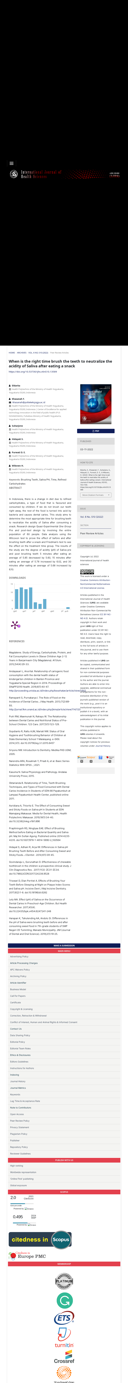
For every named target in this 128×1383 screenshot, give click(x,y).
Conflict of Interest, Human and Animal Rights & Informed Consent (43, 1022)
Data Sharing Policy (20, 1035)
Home (12, 352)
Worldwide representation (23, 1172)
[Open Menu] (11, 163)
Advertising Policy (19, 956)
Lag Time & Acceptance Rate (25, 1101)
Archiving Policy (18, 976)
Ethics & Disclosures (20, 1055)
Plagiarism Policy (18, 1134)
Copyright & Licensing (21, 1009)
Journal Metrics (18, 1088)
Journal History (102, 746)
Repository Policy (19, 1147)
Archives (21, 352)
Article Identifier (18, 982)
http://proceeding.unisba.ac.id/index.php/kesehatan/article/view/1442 (47, 690)
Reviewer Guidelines (20, 1153)
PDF (97, 431)
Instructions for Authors (22, 1068)
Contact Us (16, 1028)
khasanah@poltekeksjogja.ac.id (28, 402)
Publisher (15, 1140)
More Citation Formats (92, 495)
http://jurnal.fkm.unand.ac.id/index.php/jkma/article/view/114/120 (44, 709)
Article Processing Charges (24, 963)
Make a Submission (64, 945)
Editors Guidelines (19, 1061)
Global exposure (18, 1185)
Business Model (18, 989)
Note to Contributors (20, 1107)
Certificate (15, 1002)
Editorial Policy (17, 1042)
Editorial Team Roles (20, 1048)
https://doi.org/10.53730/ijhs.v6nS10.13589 (33, 371)
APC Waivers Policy (20, 969)
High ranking (16, 1165)
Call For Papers (17, 996)
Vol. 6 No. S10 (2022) (38, 352)
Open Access (17, 1114)
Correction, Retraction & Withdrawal (28, 1015)
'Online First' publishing (22, 1178)
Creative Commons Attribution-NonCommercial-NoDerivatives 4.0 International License (95, 584)
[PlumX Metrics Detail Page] (15, 624)
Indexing (14, 1074)
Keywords (15, 1094)
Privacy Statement (19, 1127)
